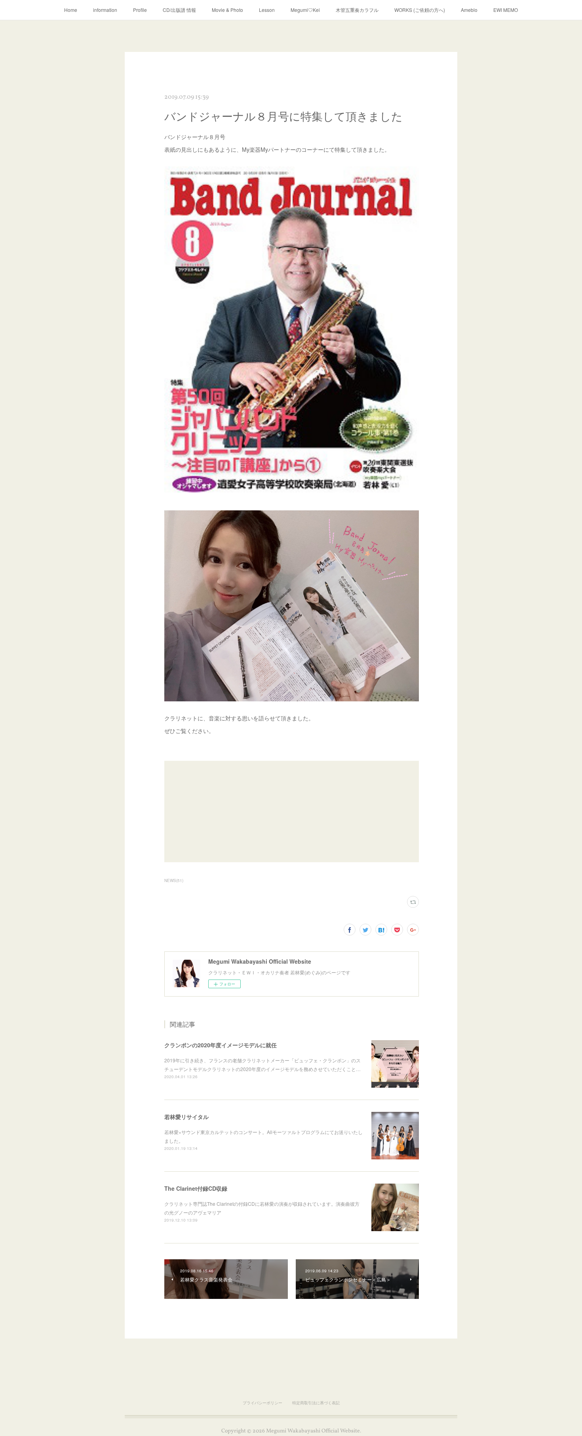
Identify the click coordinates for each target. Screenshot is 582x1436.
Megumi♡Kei (305, 9)
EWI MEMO (505, 9)
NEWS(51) (173, 880)
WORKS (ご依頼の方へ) (419, 9)
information (105, 9)
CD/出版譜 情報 (179, 9)
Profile (140, 9)
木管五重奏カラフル (357, 9)
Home (70, 9)
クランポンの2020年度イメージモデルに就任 (220, 1045)
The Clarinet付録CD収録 (195, 1188)
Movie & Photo (227, 9)
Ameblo (469, 9)
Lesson (267, 9)
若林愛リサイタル (186, 1117)
